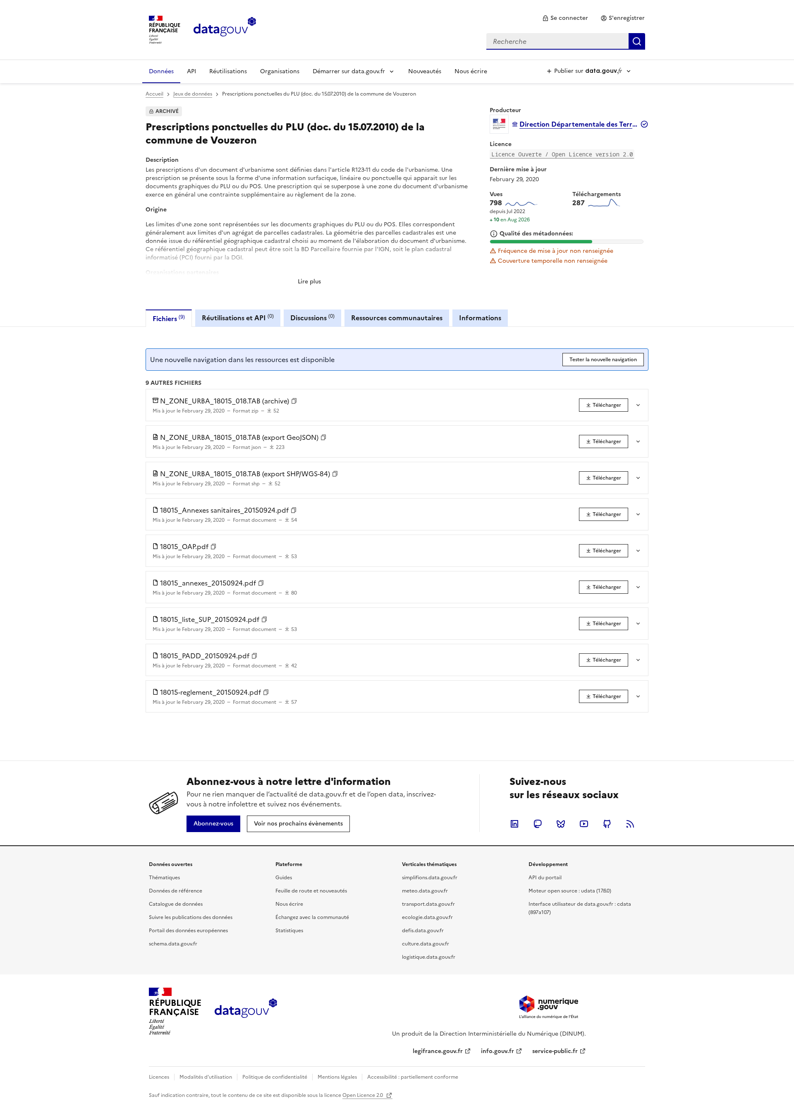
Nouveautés (424, 71)
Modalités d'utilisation (205, 1077)
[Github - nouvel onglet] (607, 824)
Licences (159, 1077)
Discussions (312, 317)
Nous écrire (470, 71)
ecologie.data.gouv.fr (427, 917)
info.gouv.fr (497, 1051)
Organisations (279, 71)
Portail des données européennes (188, 930)
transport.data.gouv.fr (428, 904)
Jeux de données (192, 94)
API (191, 71)
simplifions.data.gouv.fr (429, 877)
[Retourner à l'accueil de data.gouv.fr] (225, 29)
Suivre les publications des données (190, 917)
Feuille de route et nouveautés (311, 891)
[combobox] (565, 41)
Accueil (154, 94)
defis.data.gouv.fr (423, 930)
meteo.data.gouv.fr (425, 891)
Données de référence (175, 891)
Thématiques (164, 877)
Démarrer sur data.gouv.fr (349, 71)
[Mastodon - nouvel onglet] (537, 824)
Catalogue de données (176, 904)
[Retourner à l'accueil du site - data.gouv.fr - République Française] (246, 1011)
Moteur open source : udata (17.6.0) (570, 891)
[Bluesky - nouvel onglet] (560, 824)
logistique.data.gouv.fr (428, 957)
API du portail (545, 877)
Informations (480, 318)
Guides (283, 877)
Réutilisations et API (238, 317)
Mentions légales (337, 1077)
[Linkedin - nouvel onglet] (514, 824)
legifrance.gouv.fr (438, 1051)
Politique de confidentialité (274, 1077)
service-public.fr (555, 1051)
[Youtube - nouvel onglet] (584, 824)
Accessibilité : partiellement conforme (412, 1077)
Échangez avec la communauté (312, 917)
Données (161, 71)
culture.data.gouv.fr (425, 944)
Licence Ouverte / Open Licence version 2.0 (562, 154)
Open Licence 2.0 (363, 1095)
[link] (565, 18)
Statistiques (289, 930)
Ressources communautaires (396, 318)
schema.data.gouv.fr (173, 944)
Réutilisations (228, 71)
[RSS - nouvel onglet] (630, 824)
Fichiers (169, 318)
